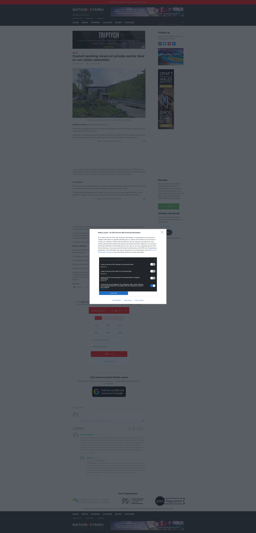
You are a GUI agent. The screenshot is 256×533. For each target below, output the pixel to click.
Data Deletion (116, 300)
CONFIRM (113, 293)
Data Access (128, 300)
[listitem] (128, 260)
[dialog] (128, 266)
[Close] (162, 233)
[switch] (152, 264)
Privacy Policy (139, 300)
